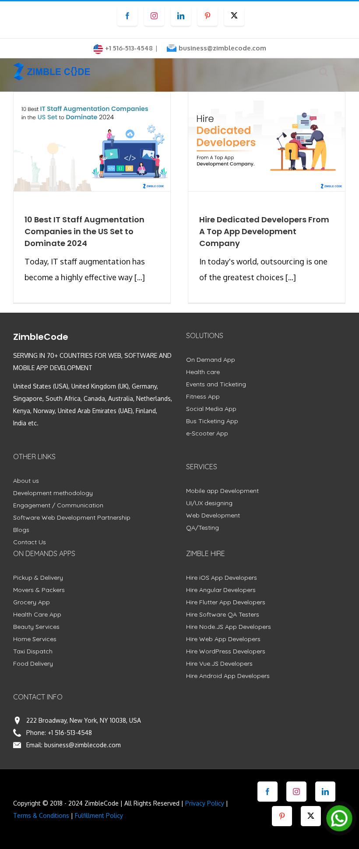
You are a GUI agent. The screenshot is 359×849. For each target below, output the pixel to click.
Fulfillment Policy (99, 815)
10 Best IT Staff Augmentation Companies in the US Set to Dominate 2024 (84, 231)
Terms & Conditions (41, 815)
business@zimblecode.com (222, 48)
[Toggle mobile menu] (341, 71)
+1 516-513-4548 (70, 732)
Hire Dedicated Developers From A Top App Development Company (264, 231)
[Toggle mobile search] (323, 71)
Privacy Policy (204, 803)
